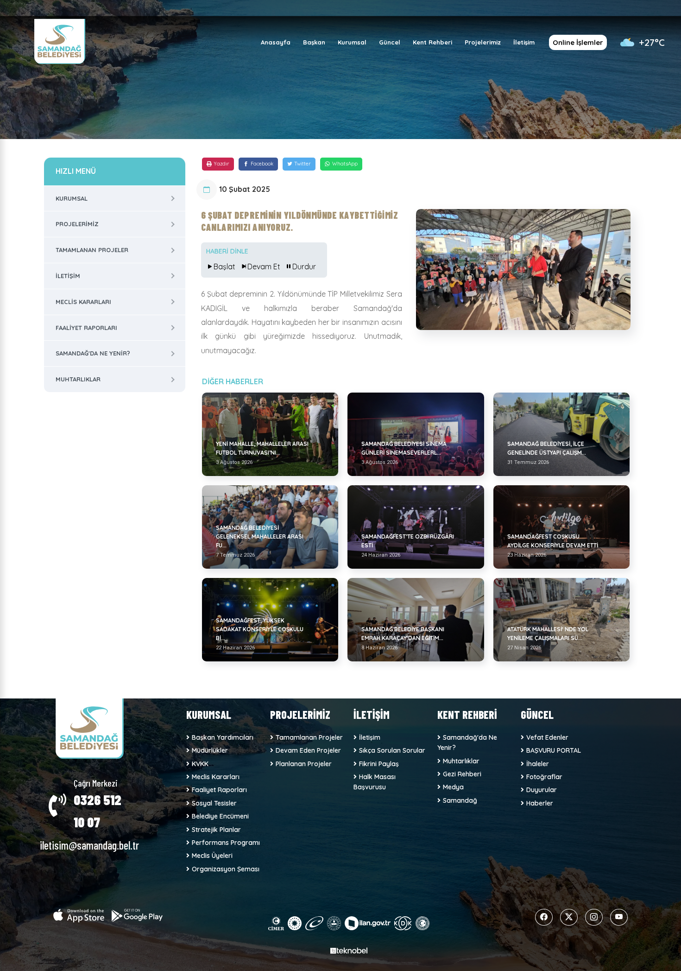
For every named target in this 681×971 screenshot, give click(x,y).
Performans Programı (226, 842)
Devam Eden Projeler (308, 750)
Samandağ (460, 800)
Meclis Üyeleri (212, 855)
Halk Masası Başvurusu (374, 782)
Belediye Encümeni (220, 816)
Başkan (314, 42)
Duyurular (541, 790)
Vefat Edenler (547, 737)
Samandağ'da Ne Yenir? (93, 353)
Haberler (539, 803)
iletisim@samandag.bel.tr (89, 845)
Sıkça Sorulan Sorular (392, 750)
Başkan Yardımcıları (222, 737)
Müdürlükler (210, 750)
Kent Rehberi (432, 42)
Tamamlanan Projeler (92, 250)
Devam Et (263, 266)
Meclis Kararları (83, 301)
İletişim (524, 42)
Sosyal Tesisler (214, 803)
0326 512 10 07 (97, 810)
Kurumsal (352, 42)
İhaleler (537, 764)
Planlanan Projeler (304, 764)
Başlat (224, 266)
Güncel (389, 42)
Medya (453, 787)
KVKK (200, 764)
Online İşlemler (578, 42)
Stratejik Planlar (216, 829)
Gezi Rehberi (462, 774)
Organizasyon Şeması (225, 869)
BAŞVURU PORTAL (553, 750)
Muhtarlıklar (78, 379)
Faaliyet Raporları (86, 327)
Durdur (304, 266)
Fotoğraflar (544, 777)
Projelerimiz (483, 42)
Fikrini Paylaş (379, 764)
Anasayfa (275, 42)
